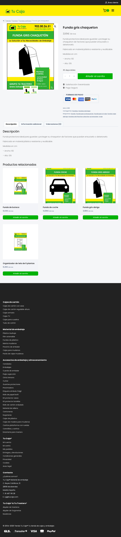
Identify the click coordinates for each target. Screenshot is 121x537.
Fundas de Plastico (76, 116)
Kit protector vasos (10, 398)
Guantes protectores (11, 384)
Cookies (6, 463)
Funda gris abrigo (91, 207)
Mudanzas (7, 514)
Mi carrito (7, 446)
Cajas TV (6, 316)
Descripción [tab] (11, 124)
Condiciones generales (12, 456)
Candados (7, 364)
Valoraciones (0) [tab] (53, 124)
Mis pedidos (7, 449)
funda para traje (100, 114)
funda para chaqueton (84, 114)
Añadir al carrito (95, 76)
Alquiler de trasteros (11, 507)
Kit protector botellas (11, 401)
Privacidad (7, 459)
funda (73, 114)
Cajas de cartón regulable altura (16, 309)
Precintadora (8, 388)
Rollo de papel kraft (11, 394)
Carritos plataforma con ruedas (16, 425)
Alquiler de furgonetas (12, 510)
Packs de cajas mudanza (13, 353)
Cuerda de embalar (11, 371)
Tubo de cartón (9, 323)
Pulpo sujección (9, 374)
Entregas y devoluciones (13, 452)
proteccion (94, 116)
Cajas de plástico (10, 418)
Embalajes (7, 367)
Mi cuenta (7, 442)
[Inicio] (3, 21)
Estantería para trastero (13, 432)
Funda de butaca (11, 207)
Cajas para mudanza (11, 350)
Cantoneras (8, 411)
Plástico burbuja (9, 333)
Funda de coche (50, 207)
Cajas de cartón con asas (13, 306)
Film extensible (9, 336)
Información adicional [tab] (31, 124)
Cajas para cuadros (11, 319)
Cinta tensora (8, 377)
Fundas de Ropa (84, 111)
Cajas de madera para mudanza (16, 422)
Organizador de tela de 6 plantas (19, 263)
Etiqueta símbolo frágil (12, 391)
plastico (86, 116)
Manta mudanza (10, 343)
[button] (55, 26)
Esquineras (7, 415)
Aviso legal (7, 466)
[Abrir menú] (112, 10)
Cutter (5, 381)
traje (101, 116)
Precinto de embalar (11, 347)
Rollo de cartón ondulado (13, 405)
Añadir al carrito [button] (20, 217)
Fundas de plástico (10, 340)
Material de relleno (10, 408)
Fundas (75, 111)
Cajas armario (8, 313)
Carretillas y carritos (11, 429)
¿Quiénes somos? (10, 476)
